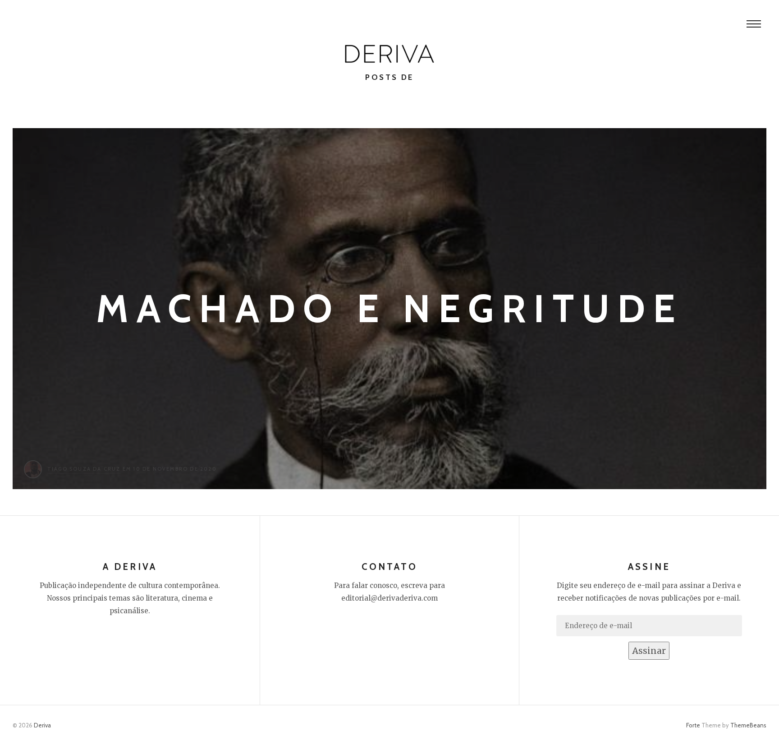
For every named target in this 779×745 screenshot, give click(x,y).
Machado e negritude (389, 308)
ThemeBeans (748, 725)
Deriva (42, 725)
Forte (693, 725)
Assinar (649, 650)
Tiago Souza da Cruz (84, 469)
